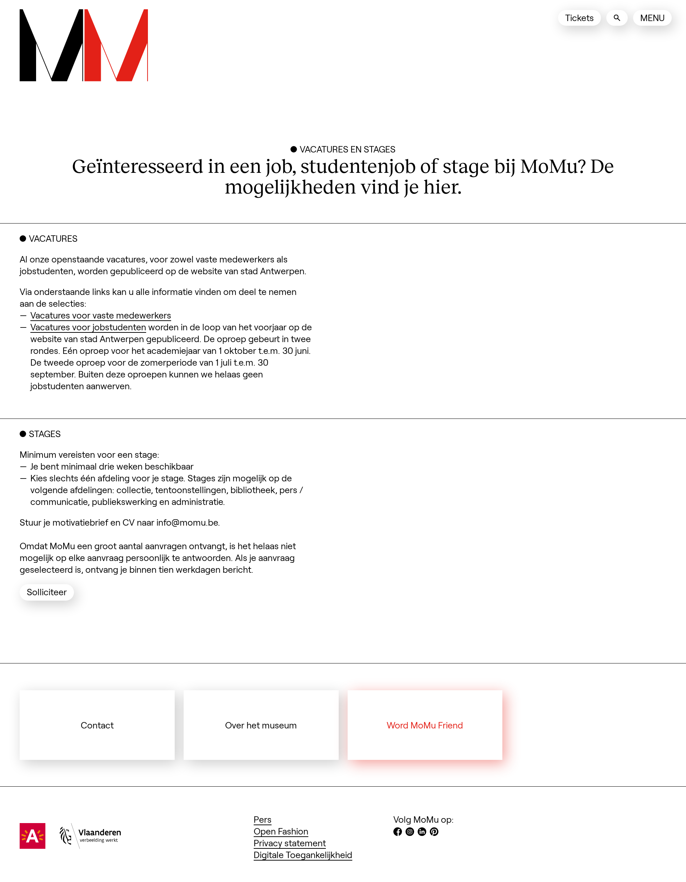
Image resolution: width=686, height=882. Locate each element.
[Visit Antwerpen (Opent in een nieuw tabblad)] (32, 845)
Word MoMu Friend (425, 725)
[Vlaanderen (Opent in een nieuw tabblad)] (90, 845)
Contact (97, 725)
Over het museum (261, 725)
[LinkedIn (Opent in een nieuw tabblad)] (422, 832)
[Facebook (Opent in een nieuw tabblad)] (398, 832)
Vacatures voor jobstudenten (88, 326)
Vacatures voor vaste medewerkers (100, 315)
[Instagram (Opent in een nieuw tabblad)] (410, 832)
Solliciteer (50, 591)
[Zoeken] (617, 18)
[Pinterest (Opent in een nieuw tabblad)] (434, 832)
